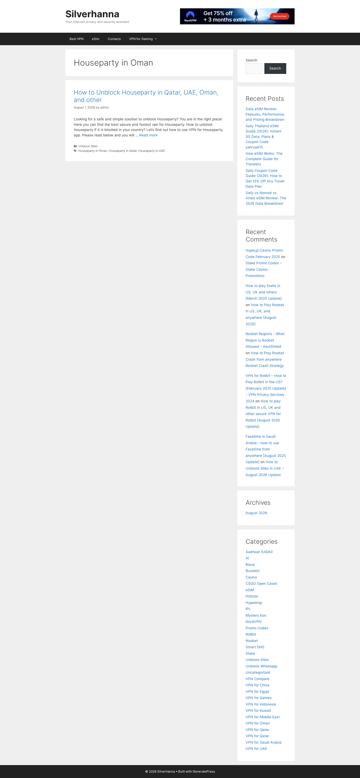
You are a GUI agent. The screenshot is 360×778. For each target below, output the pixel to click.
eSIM (250, 590)
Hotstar (252, 596)
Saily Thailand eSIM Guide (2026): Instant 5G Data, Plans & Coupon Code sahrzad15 (263, 136)
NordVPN (253, 622)
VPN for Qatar (257, 730)
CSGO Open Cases (261, 583)
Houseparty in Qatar (123, 150)
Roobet (252, 641)
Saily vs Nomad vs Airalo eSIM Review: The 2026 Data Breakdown (266, 198)
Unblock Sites (88, 146)
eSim (95, 39)
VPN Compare (257, 679)
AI (247, 558)
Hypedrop (254, 603)
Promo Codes (257, 628)
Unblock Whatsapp (261, 666)
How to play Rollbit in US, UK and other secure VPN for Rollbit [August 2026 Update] (263, 414)
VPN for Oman (258, 723)
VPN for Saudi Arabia (263, 742)
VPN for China (257, 685)
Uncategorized (258, 672)
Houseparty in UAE (151, 150)
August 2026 (256, 513)
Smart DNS (255, 647)
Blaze (250, 564)
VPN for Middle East (263, 717)
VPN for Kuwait (258, 710)
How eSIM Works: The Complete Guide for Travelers (264, 158)
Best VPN (77, 39)
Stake (250, 653)
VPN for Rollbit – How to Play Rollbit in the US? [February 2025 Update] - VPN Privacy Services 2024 (266, 388)
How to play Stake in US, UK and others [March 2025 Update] (264, 292)
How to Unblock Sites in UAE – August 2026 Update (265, 468)
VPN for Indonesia (261, 704)
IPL (248, 609)
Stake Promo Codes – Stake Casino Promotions (264, 269)
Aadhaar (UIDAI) (259, 552)
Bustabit (253, 571)
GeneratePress (204, 771)
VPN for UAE (256, 749)
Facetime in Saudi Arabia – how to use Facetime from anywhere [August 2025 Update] (266, 449)
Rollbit (251, 634)
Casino (251, 577)
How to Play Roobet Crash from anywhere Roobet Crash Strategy (265, 359)
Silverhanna (92, 14)
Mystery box (256, 615)
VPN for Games (259, 698)
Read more (148, 135)
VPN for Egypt (257, 691)
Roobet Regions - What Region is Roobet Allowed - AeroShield (265, 340)
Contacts (114, 39)
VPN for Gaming (141, 39)
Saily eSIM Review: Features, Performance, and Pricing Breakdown (265, 114)
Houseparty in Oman (92, 150)
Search (251, 60)
